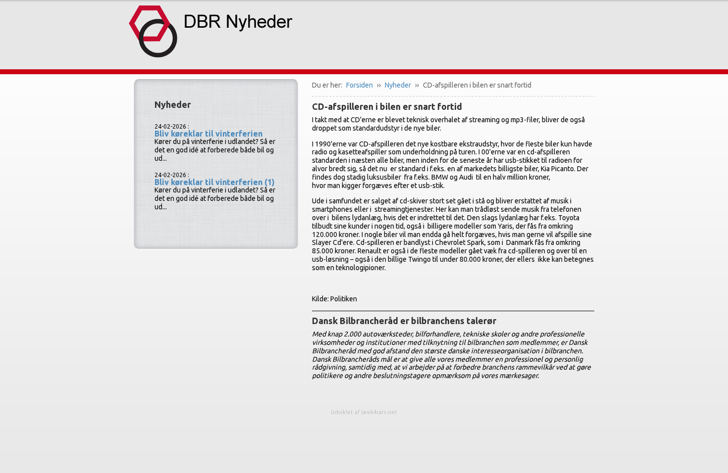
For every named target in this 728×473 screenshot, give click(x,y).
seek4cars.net (379, 412)
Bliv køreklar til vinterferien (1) (215, 182)
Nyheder (398, 85)
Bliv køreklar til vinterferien (208, 133)
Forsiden (359, 85)
